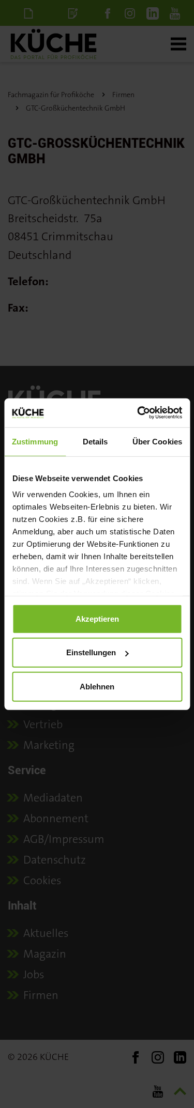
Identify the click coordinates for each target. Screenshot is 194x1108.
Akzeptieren (97, 618)
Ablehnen (97, 686)
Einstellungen (91, 652)
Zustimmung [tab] (35, 441)
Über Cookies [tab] (157, 441)
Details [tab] (95, 441)
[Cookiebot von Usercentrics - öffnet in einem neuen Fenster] (138, 413)
